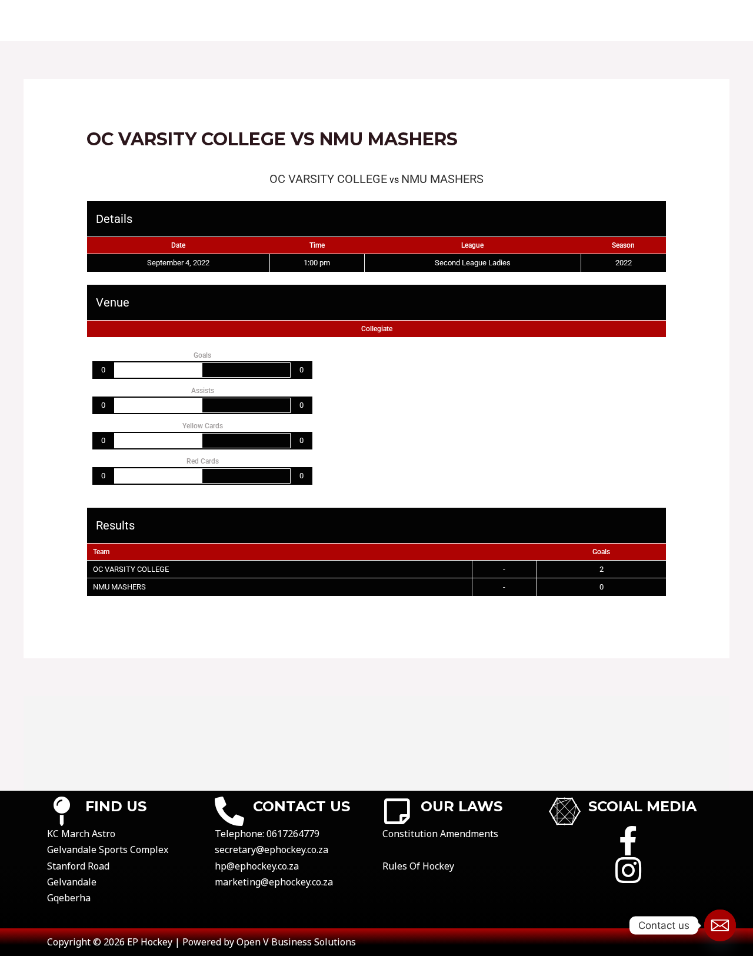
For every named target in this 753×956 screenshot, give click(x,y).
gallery (654, 20)
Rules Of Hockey (418, 866)
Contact (285, 20)
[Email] (720, 925)
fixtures (348, 20)
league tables (484, 20)
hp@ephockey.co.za (257, 866)
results (410, 20)
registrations (577, 20)
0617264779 (292, 833)
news (707, 20)
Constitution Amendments (440, 833)
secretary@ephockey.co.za (271, 849)
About (226, 20)
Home (176, 20)
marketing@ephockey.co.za (274, 881)
